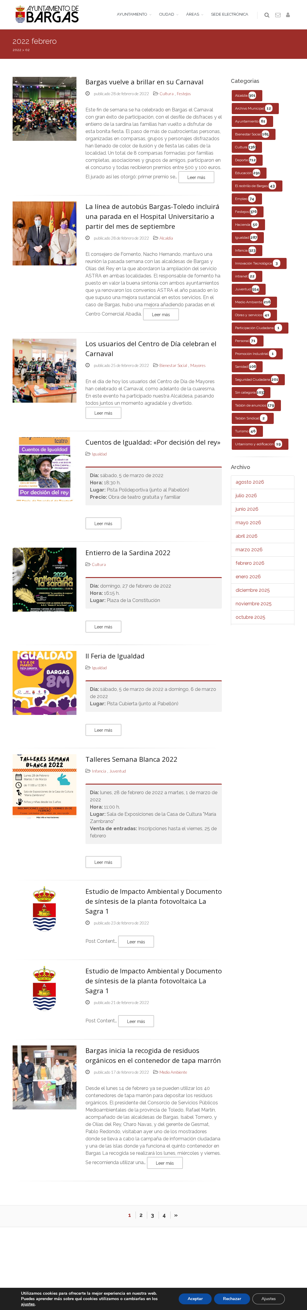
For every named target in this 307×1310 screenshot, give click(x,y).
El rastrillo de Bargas (255, 185)
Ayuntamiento (250, 121)
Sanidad (245, 366)
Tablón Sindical (250, 418)
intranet (245, 276)
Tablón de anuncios (254, 405)
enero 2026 (248, 576)
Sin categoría (250, 392)
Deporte (245, 160)
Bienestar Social (252, 134)
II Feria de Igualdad (115, 655)
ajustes (28, 1304)
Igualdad (246, 237)
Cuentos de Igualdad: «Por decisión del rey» (152, 441)
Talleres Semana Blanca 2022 (131, 759)
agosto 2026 (250, 482)
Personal (245, 340)
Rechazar (232, 1299)
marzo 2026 (249, 549)
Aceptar (195, 1299)
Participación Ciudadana (257, 327)
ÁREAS (192, 14)
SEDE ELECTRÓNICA (229, 14)
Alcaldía (245, 95)
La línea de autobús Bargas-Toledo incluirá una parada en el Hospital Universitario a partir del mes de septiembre (152, 216)
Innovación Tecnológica (256, 263)
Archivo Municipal (253, 108)
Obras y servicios (252, 315)
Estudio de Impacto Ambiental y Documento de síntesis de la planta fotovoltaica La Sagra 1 (153, 901)
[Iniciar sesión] (289, 15)
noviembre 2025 (254, 604)
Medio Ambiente (252, 302)
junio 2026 (247, 509)
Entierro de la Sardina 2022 (128, 552)
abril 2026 (247, 536)
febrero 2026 (250, 563)
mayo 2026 (248, 522)
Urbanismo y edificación (258, 444)
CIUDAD (166, 14)
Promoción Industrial (254, 353)
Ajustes (268, 1299)
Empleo (244, 198)
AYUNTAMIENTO (132, 14)
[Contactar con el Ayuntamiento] (278, 15)
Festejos (246, 211)
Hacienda (246, 224)
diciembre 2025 (253, 590)
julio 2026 (246, 495)
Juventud (247, 289)
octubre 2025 (250, 617)
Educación (247, 173)
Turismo (245, 431)
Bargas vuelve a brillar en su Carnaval (144, 81)
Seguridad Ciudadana (256, 379)
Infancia (245, 250)
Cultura (246, 147)
